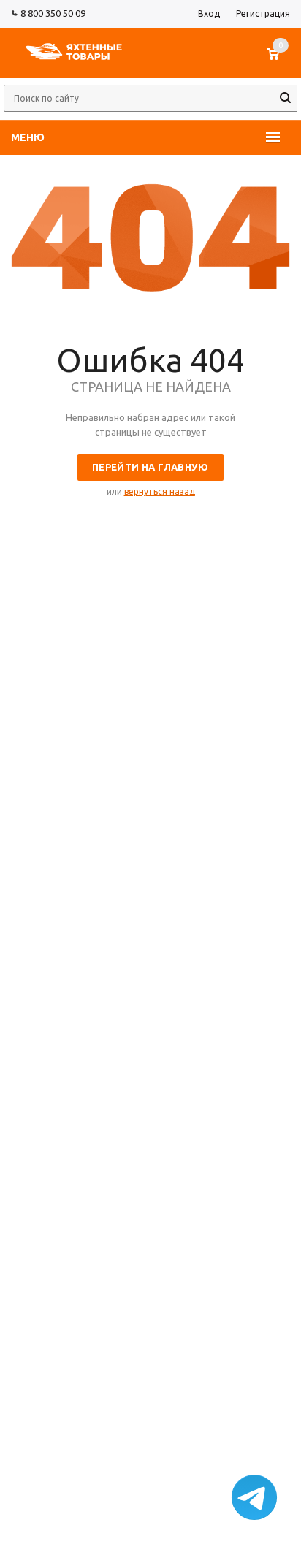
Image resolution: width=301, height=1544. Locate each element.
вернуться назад (159, 491)
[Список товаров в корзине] (280, 61)
